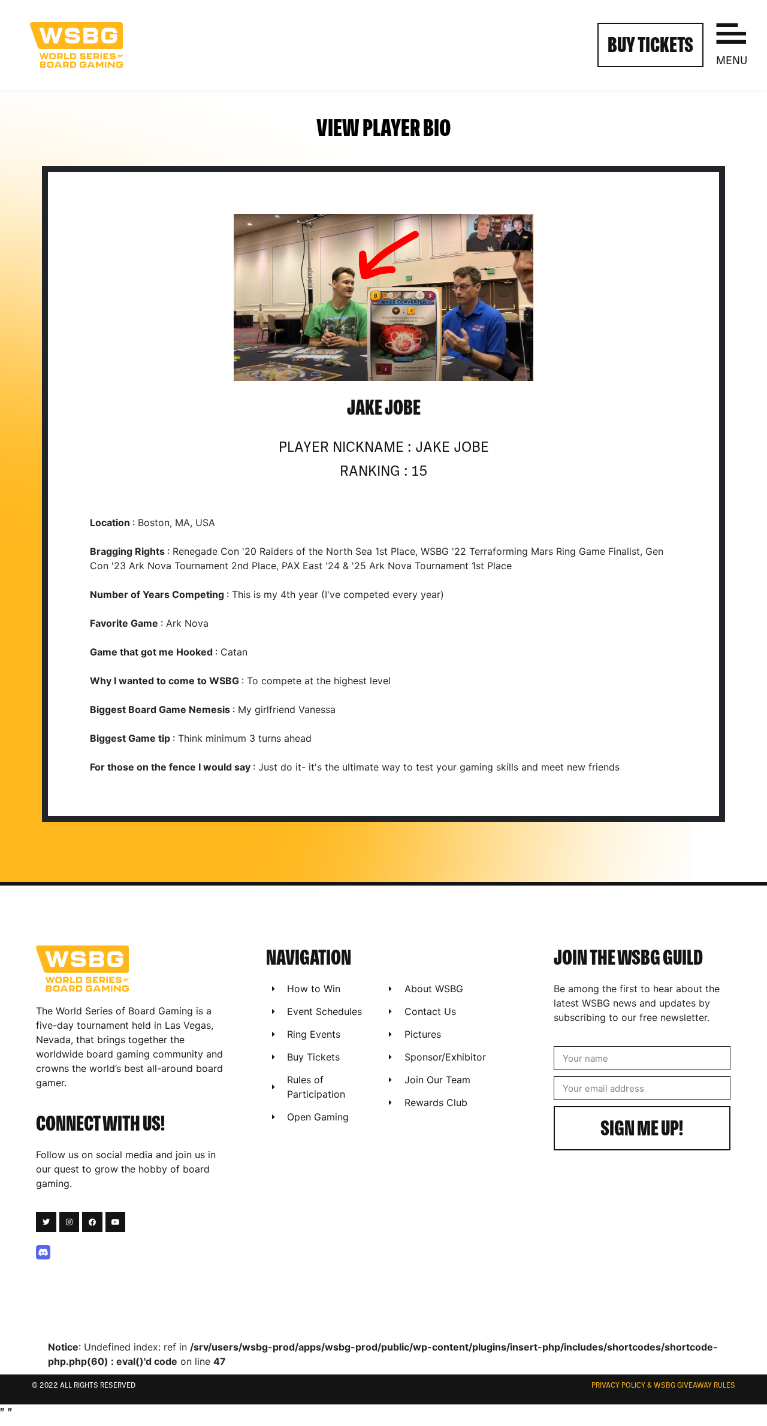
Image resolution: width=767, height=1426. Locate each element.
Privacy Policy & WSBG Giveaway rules (663, 1385)
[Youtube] (115, 1222)
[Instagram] (69, 1222)
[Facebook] (92, 1222)
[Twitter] (46, 1222)
